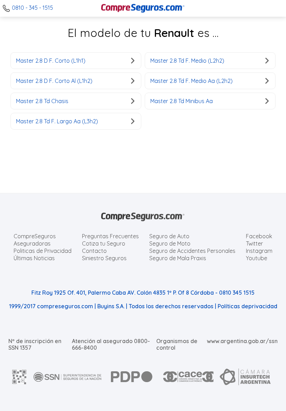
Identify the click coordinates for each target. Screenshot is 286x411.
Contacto (94, 251)
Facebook (259, 236)
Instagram (259, 251)
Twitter (254, 243)
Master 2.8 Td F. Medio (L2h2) (187, 60)
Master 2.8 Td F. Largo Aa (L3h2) (57, 121)
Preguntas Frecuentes (110, 236)
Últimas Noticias (34, 258)
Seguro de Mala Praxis (177, 258)
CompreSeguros (35, 236)
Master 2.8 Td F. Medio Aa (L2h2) (191, 80)
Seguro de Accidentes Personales (192, 251)
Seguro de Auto (169, 236)
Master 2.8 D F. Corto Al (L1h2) (54, 80)
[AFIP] (19, 377)
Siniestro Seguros (104, 258)
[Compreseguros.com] (143, 8)
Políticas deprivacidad (247, 306)
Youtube (256, 258)
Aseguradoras (32, 243)
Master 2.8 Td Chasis (42, 101)
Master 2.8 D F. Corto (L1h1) (50, 60)
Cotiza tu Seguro (103, 243)
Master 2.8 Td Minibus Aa (181, 101)
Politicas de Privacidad (43, 251)
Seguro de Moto (169, 243)
